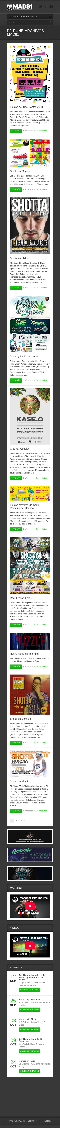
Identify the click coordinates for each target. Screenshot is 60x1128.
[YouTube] (51, 6)
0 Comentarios (40, 131)
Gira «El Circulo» (20, 448)
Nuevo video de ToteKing (24, 653)
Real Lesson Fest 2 (21, 598)
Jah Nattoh (24, 975)
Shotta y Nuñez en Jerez (24, 356)
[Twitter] (41, 6)
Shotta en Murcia (19, 781)
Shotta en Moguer (20, 171)
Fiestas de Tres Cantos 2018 (26, 107)
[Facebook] (46, 6)
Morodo (35, 975)
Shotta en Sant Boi (21, 718)
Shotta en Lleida (19, 258)
